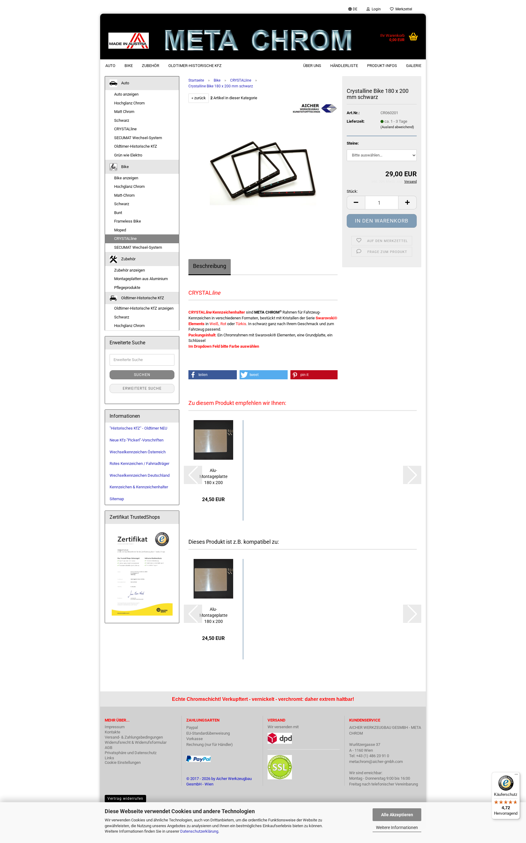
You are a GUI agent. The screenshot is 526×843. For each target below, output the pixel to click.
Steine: (353, 143)
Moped (120, 230)
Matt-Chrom (124, 195)
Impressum (114, 727)
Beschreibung (209, 266)
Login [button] (375, 9)
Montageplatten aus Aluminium (141, 278)
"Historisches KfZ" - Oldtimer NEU (138, 428)
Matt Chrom (124, 111)
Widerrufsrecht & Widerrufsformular (136, 742)
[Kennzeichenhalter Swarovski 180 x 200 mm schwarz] (263, 171)
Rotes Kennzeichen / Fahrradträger (139, 463)
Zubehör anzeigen (129, 270)
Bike (128, 65)
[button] (353, 9)
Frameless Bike (127, 221)
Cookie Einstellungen (123, 762)
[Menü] (516, 775)
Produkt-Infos (382, 65)
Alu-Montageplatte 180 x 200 (213, 476)
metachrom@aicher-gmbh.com (376, 761)
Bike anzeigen (126, 178)
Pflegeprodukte (127, 287)
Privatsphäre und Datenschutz (130, 753)
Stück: (352, 191)
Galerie (413, 65)
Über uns (312, 65)
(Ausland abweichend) (397, 127)
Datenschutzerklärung (199, 831)
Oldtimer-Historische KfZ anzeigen (144, 308)
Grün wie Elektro (128, 155)
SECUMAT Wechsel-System (138, 137)
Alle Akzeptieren (397, 814)
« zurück (198, 98)
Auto (110, 65)
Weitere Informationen (397, 827)
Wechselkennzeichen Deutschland (140, 475)
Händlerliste (344, 65)
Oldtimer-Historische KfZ (195, 65)
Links (109, 758)
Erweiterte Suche (142, 388)
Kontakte (112, 732)
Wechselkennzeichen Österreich (138, 452)
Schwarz (121, 120)
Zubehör (150, 65)
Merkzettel (403, 9)
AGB (108, 748)
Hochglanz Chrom (129, 103)
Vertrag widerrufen (125, 798)
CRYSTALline (125, 129)
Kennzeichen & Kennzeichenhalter (139, 487)
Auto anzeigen (126, 94)
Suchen (142, 375)
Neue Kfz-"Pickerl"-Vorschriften (136, 440)
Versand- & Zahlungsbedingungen (134, 737)
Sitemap (117, 499)
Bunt (118, 212)
